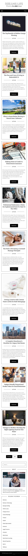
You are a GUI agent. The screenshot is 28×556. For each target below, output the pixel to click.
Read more (14, 52)
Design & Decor (6, 511)
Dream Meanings (6, 514)
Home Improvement (7, 523)
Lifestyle (5, 532)
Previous (9, 456)
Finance (4, 517)
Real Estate (5, 535)
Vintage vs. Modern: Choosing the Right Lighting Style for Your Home (14, 429)
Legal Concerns (6, 529)
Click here (17, 490)
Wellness (5, 547)
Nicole (14, 38)
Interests (5, 526)
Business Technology (7, 502)
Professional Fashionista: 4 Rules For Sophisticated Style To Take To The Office (14, 207)
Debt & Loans (6, 508)
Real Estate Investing (7, 538)
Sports (4, 544)
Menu (25, 10)
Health (4, 520)
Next (20, 456)
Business (5, 499)
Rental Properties (7, 541)
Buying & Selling (6, 505)
